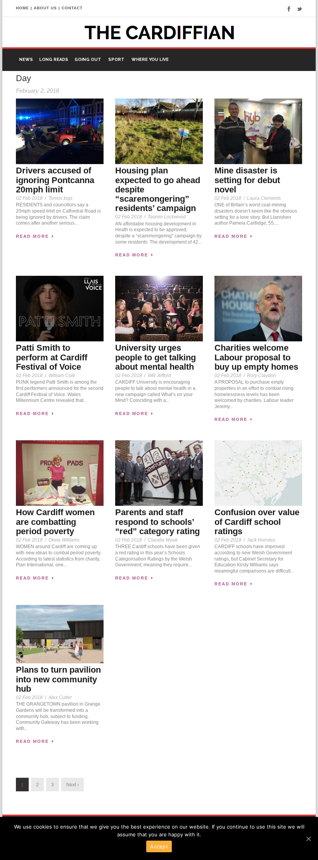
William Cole (61, 375)
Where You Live (150, 59)
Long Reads (53, 59)
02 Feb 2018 (29, 198)
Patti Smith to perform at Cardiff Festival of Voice (51, 357)
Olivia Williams (64, 540)
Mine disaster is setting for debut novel (247, 180)
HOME (22, 8)
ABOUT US (45, 8)
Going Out (87, 59)
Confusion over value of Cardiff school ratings (256, 521)
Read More (32, 236)
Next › (72, 784)
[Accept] (308, 839)
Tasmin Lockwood (167, 217)
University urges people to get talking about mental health (155, 357)
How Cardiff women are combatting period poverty (55, 521)
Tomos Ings (60, 198)
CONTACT (72, 8)
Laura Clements (264, 198)
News (26, 59)
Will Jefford (159, 375)
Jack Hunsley (261, 540)
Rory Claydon (261, 375)
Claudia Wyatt (162, 540)
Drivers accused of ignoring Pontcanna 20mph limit (55, 180)
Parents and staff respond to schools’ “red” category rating (157, 521)
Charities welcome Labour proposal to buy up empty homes (256, 357)
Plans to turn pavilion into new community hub (58, 679)
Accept (159, 846)
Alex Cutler (60, 697)
